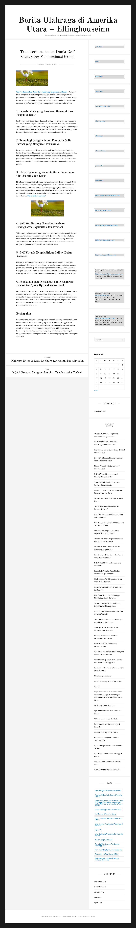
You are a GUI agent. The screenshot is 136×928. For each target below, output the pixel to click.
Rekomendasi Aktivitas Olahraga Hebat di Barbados (107, 859)
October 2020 (99, 892)
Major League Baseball (102, 676)
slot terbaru (100, 121)
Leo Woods (41, 64)
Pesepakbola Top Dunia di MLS (106, 732)
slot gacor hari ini (103, 106)
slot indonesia (101, 151)
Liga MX (97, 686)
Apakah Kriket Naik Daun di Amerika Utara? (108, 796)
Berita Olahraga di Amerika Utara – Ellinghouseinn (56, 916)
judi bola (99, 47)
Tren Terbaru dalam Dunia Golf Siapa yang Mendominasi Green (41, 92)
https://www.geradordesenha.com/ (107, 195)
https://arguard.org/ (103, 210)
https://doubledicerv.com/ (105, 318)
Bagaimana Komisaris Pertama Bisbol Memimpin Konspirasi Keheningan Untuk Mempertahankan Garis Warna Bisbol (109, 803)
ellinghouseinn (99, 411)
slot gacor (99, 136)
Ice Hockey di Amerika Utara (104, 705)
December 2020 (100, 887)
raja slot (99, 91)
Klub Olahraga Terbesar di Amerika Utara (108, 819)
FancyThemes (91, 916)
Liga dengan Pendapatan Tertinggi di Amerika (109, 825)
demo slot (99, 76)
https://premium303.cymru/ (105, 240)
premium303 (99, 166)
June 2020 (98, 897)
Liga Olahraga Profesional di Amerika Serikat (109, 835)
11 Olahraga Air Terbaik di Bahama (107, 719)
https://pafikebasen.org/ (36, 196)
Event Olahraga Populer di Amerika (107, 770)
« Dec (96, 390)
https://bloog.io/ (102, 295)
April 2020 (98, 903)
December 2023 (100, 881)
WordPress (81, 916)
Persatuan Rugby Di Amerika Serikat (107, 681)
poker (97, 61)
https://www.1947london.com (105, 255)
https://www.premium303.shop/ (106, 225)
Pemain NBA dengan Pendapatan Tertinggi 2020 (107, 845)
